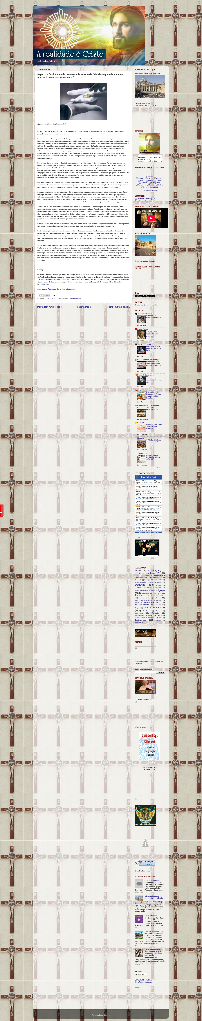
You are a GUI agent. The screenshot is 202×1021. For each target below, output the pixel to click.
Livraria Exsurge (152, 409)
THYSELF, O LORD (144, 344)
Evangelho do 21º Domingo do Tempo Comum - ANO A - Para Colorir (153, 395)
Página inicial (84, 307)
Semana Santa (140, 618)
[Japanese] (141, 185)
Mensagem (159, 600)
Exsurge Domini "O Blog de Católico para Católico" (148, 406)
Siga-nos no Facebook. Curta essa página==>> (56, 289)
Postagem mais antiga (118, 307)
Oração (137, 608)
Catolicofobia (154, 577)
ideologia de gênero (148, 590)
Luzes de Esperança (145, 375)
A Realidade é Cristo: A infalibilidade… (148, 492)
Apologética (160, 571)
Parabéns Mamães (151, 880)
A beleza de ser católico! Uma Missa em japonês (154, 932)
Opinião (158, 605)
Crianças (147, 580)
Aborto (138, 571)
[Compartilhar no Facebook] (47, 295)
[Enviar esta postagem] (53, 295)
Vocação (138, 622)
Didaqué (159, 582)
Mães (136, 600)
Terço (160, 618)
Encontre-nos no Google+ (145, 261)
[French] (150, 178)
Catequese (157, 575)
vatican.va (45, 284)
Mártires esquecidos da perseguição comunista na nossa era (153, 380)
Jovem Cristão (159, 596)
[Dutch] (158, 181)
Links (150, 598)
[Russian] (143, 183)
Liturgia (158, 598)
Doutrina (140, 584)
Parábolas (146, 611)
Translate (149, 176)
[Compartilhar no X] (44, 295)
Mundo (137, 602)
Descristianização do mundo (144, 582)
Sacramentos (139, 615)
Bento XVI (155, 573)
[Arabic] (160, 185)
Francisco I (158, 587)
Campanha (147, 575)
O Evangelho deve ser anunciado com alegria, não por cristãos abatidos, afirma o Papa (153, 899)
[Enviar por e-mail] (40, 295)
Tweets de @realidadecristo (146, 305)
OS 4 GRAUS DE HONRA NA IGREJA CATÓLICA (153, 457)
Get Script (141, 532)
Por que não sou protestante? (148, 73)
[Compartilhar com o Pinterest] (49, 295)
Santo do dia (154, 615)
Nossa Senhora (142, 605)
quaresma (139, 613)
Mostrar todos (161, 467)
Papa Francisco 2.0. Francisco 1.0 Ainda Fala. (153, 348)
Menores (140, 438)
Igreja (161, 590)
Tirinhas (158, 620)
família (138, 587)
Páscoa (158, 611)
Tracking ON (155, 532)
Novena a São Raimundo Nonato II (153, 317)
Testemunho (140, 620)
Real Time (148, 532)
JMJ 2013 (153, 593)
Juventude (142, 598)
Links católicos (150, 916)
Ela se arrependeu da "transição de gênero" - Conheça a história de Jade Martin (153, 952)
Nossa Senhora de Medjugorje (149, 360)
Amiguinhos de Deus (145, 390)
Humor (137, 590)
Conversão (138, 580)
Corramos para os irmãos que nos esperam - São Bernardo (152, 334)
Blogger (107, 1015)
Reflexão (155, 613)
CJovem (140, 423)
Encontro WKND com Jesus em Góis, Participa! (154, 426)
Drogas (158, 585)
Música (147, 602)
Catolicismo (139, 577)
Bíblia (137, 575)
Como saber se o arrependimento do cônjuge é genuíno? (153, 363)
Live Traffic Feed (148, 477)
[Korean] (151, 185)
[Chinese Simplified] (150, 187)
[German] (158, 178)
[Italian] (150, 181)
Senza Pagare (142, 329)
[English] (140, 178)
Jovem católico (145, 596)
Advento (149, 571)
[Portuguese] (155, 183)
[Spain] (141, 181)
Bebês (141, 573)
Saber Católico (143, 453)
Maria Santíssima (146, 600)
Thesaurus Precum (144, 314)
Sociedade (151, 618)
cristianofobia (157, 580)
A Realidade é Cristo (146, 482)
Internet (144, 593)
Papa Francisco (75, 299)
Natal (158, 602)
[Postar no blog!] (42, 295)
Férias (149, 587)
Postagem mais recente (50, 307)
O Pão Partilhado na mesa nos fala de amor (153, 442)
